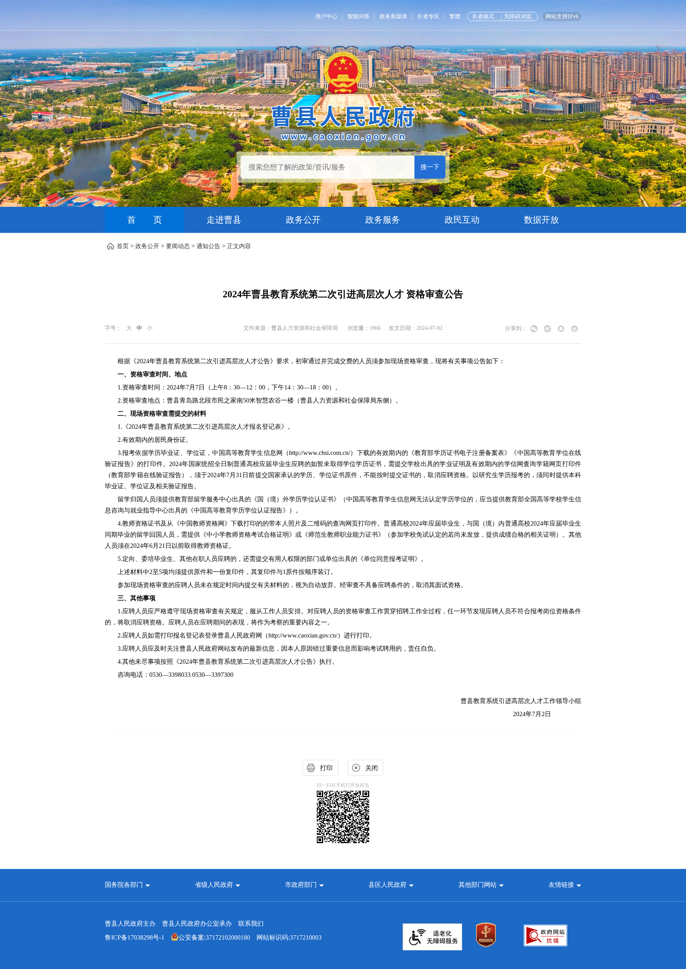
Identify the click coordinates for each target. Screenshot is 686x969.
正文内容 (239, 246)
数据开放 (541, 220)
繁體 (455, 16)
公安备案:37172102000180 (214, 937)
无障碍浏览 (518, 16)
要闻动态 (178, 246)
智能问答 (358, 16)
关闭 (371, 768)
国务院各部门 (125, 884)
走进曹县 (223, 220)
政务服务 (382, 220)
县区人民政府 (388, 884)
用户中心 (326, 16)
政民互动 (462, 220)
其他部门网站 (478, 884)
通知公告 (208, 246)
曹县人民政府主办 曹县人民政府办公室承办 (184, 923)
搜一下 (429, 167)
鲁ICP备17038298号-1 (134, 937)
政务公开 (303, 220)
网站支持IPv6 (561, 16)
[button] (127, 884)
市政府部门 (301, 884)
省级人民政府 (215, 884)
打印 (326, 768)
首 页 (144, 220)
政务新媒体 (393, 16)
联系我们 (251, 923)
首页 (123, 246)
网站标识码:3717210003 (213, 937)
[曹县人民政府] (343, 122)
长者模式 (483, 16)
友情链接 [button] (562, 884)
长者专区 (428, 16)
